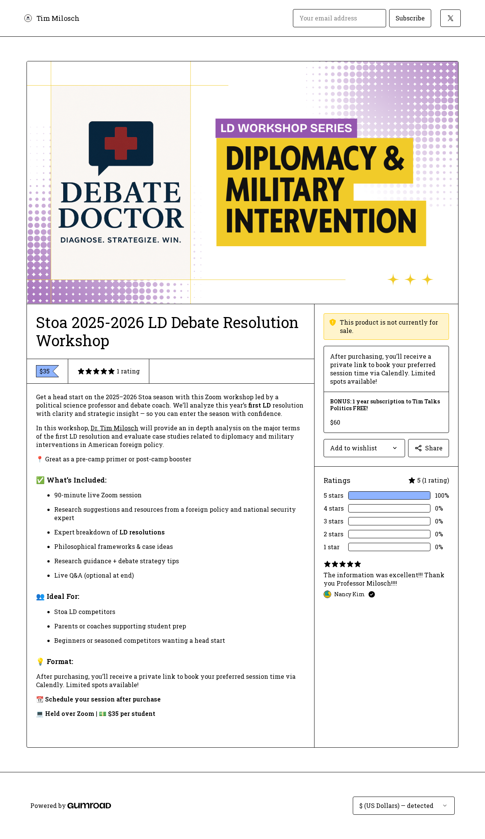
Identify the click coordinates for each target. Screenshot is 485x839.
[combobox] (364, 448)
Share (434, 448)
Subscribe (410, 18)
